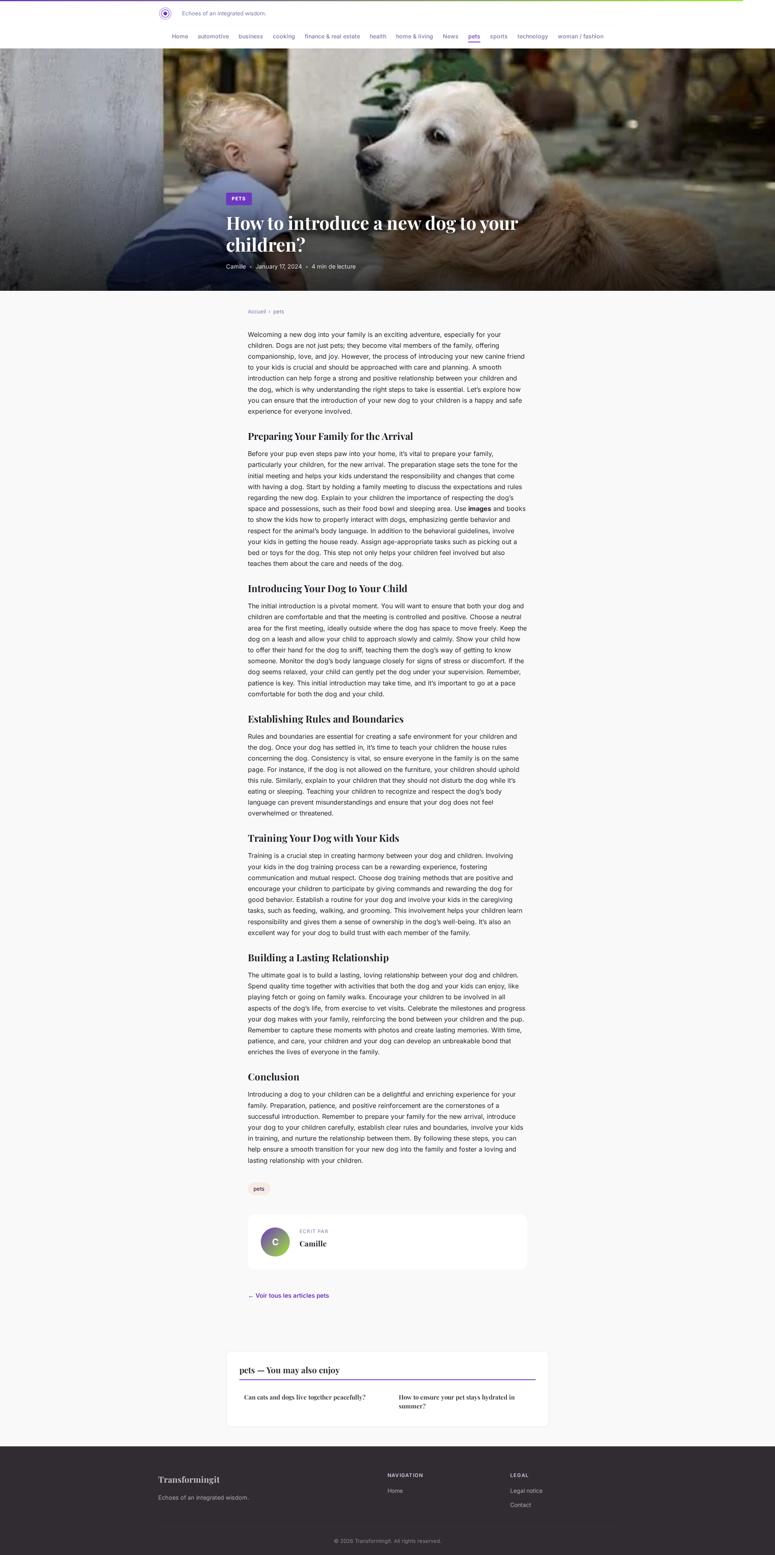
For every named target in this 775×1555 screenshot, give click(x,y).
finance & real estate (332, 36)
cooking (284, 36)
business (251, 36)
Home (180, 36)
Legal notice (526, 1490)
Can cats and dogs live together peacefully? (304, 1397)
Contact (520, 1504)
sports (499, 36)
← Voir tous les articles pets (288, 1295)
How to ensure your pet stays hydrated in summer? (457, 1401)
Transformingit (189, 1479)
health (378, 36)
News (451, 36)
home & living (414, 36)
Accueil (257, 311)
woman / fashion (580, 36)
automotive (213, 36)
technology (532, 36)
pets (474, 36)
